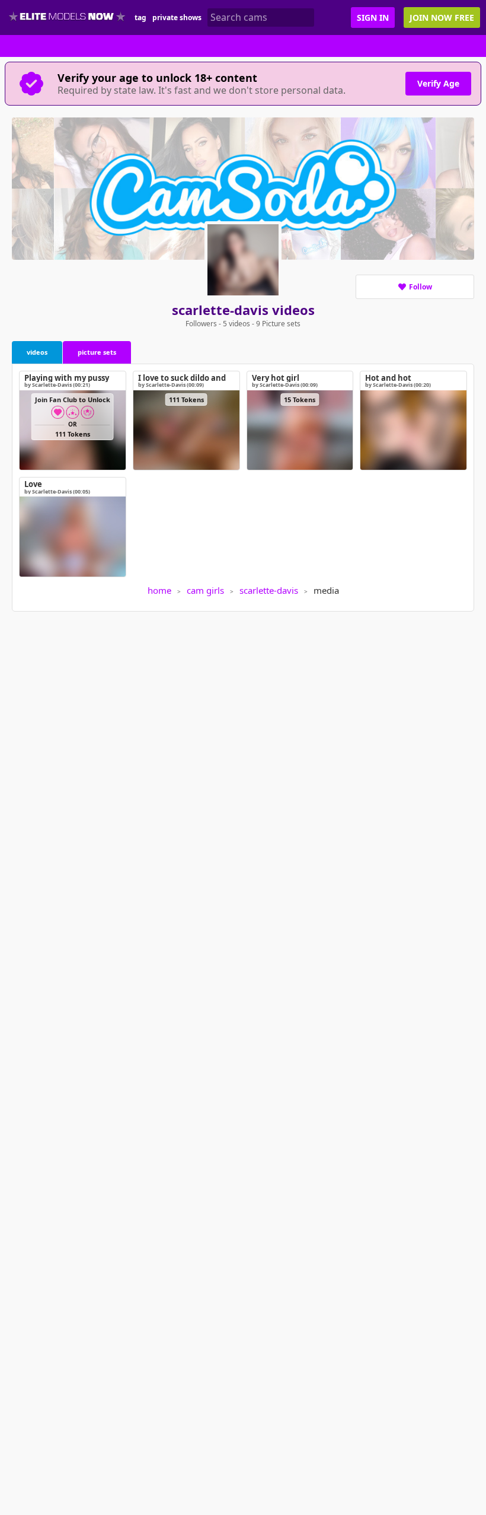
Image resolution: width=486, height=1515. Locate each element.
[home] (67, 17)
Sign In (373, 17)
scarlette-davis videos (243, 310)
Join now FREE (442, 17)
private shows (177, 17)
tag (140, 17)
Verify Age (438, 83)
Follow (420, 287)
